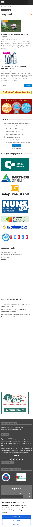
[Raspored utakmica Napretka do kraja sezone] (11, 26)
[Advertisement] (16, 279)
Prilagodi (16, 520)
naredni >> (4, 259)
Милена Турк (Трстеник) (13, 137)
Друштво (6, 52)
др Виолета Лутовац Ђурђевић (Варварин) (18, 142)
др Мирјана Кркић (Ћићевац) (14, 140)
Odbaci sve (16, 524)
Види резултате (16, 148)
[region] (16, 513)
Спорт (5, 21)
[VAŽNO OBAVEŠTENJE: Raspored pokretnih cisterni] (11, 58)
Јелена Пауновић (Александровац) (16, 128)
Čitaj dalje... (16, 455)
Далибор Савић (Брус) (12, 131)
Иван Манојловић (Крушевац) (15, 134)
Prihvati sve (16, 516)
